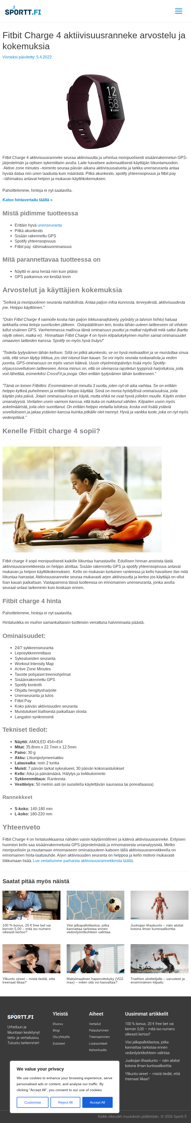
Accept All (97, 1102)
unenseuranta (50, 225)
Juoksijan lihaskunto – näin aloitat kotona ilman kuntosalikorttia (157, 927)
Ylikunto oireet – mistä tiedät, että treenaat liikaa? (28, 980)
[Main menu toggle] (178, 11)
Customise (32, 1102)
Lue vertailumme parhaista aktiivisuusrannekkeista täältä (83, 860)
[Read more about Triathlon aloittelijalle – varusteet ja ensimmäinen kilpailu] (160, 958)
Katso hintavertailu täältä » (27, 199)
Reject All (65, 1102)
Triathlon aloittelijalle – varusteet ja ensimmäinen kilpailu (158, 980)
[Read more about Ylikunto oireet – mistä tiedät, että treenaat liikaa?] (31, 958)
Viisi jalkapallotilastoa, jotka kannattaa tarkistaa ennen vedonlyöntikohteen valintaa (88, 929)
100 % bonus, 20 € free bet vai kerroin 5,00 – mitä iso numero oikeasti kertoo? (26, 929)
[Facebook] (24, 1055)
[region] (64, 1087)
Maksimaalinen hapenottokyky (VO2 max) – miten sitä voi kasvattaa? (95, 980)
